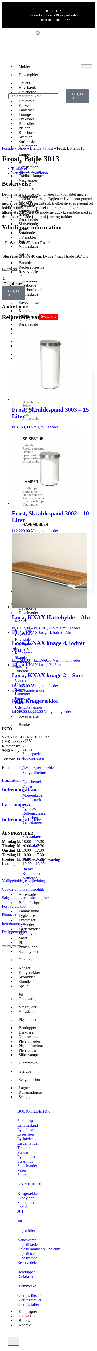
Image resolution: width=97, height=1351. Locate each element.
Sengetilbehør (34, 772)
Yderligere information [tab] (30, 173)
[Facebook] (41, 114)
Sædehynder (28, 951)
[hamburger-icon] (86, 66)
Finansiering (11, 915)
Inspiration (11, 780)
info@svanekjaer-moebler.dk (37, 767)
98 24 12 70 (25, 759)
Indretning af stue (20, 789)
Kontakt (25, 1325)
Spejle (23, 986)
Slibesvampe (29, 1055)
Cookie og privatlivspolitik (23, 889)
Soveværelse (29, 302)
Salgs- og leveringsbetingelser (25, 898)
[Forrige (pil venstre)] (4, 950)
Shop (22, 148)
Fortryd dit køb (14, 906)
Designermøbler (14, 932)
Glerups (25, 1071)
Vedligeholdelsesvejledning (23, 881)
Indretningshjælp (15, 923)
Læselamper (14, 804)
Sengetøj (25, 1097)
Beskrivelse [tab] (21, 169)
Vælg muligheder (44, 427)
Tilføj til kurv (13, 284)
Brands (35, 148)
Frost (49, 148)
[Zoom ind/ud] (4, 946)
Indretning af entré (21, 819)
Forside (8, 148)
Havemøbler (28, 75)
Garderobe (27, 960)
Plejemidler (27, 1019)
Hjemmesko (28, 1063)
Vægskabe (27, 1011)
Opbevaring (28, 999)
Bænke (24, 724)
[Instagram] (56, 114)
